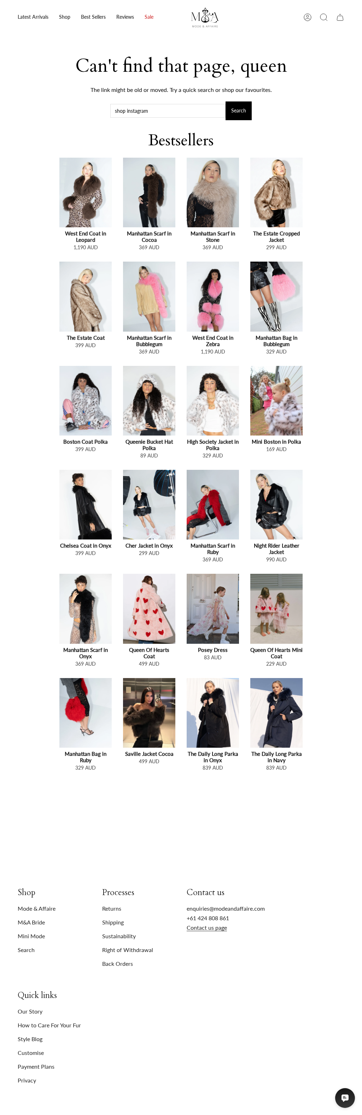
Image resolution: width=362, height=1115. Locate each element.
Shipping (113, 922)
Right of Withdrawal (127, 949)
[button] (65, 17)
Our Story (30, 1011)
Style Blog (30, 1038)
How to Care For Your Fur (49, 1025)
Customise (31, 1052)
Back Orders (117, 963)
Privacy (27, 1080)
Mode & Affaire (37, 908)
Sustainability (119, 936)
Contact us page (207, 927)
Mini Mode (31, 936)
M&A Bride (31, 922)
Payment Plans (36, 1066)
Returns (111, 908)
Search (238, 110)
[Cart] (340, 17)
